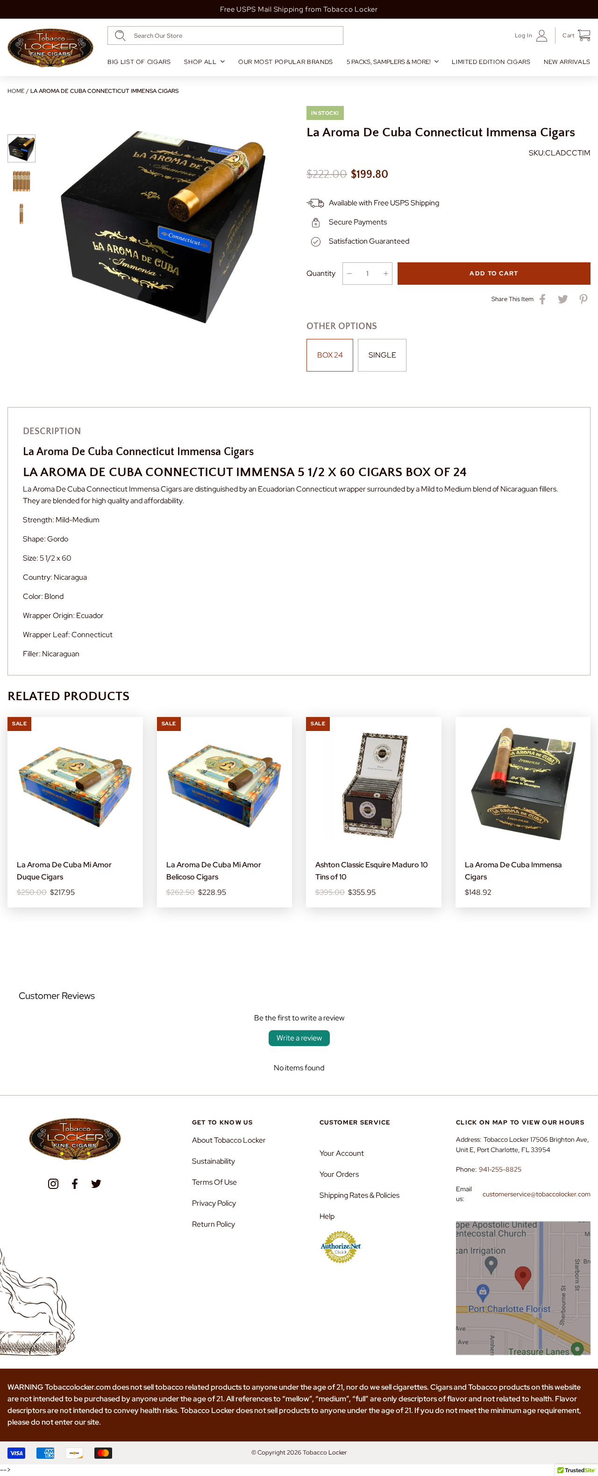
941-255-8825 (500, 1169)
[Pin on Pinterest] (583, 299)
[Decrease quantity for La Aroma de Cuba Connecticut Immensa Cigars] (349, 273)
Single (382, 355)
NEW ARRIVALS (567, 62)
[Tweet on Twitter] (563, 299)
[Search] (120, 36)
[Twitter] (96, 1184)
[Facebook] (75, 1184)
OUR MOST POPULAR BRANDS (285, 62)
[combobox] (225, 35)
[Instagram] (53, 1184)
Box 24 (330, 355)
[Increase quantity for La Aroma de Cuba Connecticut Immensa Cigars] (385, 273)
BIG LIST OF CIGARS (139, 62)
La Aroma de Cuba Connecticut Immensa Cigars (104, 91)
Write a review (299, 1038)
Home (15, 91)
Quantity (320, 273)
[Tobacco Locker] (50, 48)
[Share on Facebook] (542, 299)
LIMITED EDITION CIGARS (491, 62)
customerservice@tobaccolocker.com (537, 1194)
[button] (573, 35)
